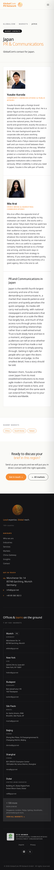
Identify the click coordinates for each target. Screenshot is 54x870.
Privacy (33, 845)
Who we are (8, 538)
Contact (6, 563)
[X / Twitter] (30, 851)
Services (6, 546)
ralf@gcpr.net (11, 794)
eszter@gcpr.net (12, 697)
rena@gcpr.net (11, 769)
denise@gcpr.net (12, 745)
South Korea (19, 431)
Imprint (21, 845)
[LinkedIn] (24, 851)
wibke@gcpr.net (12, 648)
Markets (23, 24)
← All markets (38, 477)
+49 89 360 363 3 (14, 595)
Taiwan (32, 431)
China (7, 431)
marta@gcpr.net (12, 721)
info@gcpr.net (13, 590)
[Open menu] (48, 5)
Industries (7, 542)
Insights (6, 559)
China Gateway (9, 555)
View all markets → (15, 817)
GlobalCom (9, 24)
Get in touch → (16, 477)
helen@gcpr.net (12, 672)
